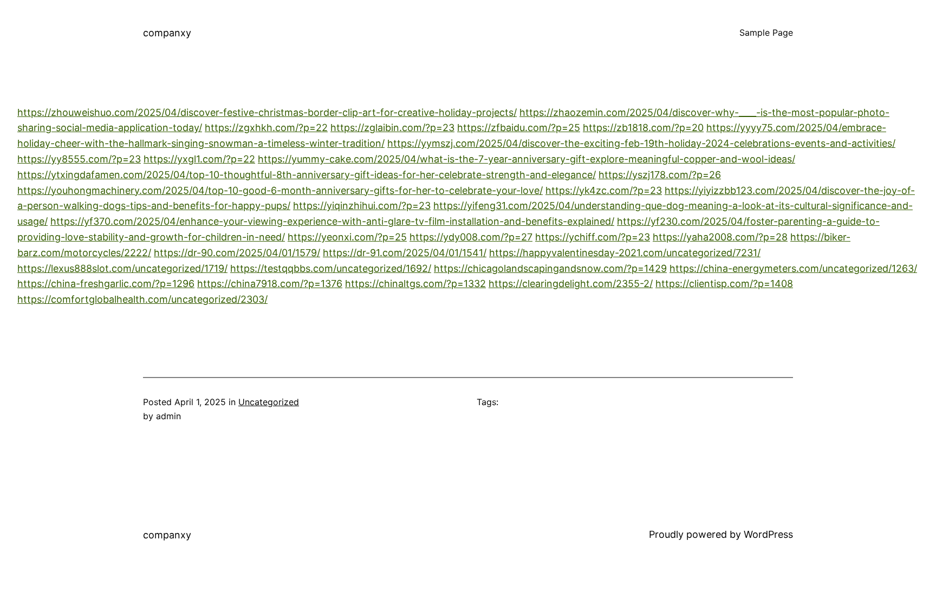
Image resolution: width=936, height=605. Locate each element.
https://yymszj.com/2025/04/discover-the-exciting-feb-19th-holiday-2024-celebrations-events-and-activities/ (641, 143)
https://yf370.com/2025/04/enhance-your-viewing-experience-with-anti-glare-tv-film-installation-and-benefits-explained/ (332, 221)
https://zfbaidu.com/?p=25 (518, 127)
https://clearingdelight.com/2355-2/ (571, 283)
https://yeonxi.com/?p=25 (347, 237)
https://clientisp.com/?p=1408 (724, 283)
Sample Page (766, 32)
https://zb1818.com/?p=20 (643, 127)
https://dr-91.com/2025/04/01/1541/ (404, 252)
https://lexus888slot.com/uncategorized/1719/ (122, 268)
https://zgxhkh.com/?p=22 (266, 127)
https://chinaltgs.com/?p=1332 (415, 283)
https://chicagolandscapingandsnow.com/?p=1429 (550, 268)
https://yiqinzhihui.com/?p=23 (362, 205)
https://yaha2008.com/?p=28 (720, 237)
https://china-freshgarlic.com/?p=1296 (105, 283)
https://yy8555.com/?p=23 (79, 159)
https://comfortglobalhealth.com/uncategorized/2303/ (142, 299)
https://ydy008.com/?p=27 (471, 237)
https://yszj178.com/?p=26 (660, 174)
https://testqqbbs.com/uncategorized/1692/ (330, 268)
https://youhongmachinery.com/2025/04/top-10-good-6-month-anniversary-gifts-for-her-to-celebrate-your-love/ (280, 190)
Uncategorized (268, 401)
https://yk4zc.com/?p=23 (603, 190)
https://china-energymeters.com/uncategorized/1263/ (793, 268)
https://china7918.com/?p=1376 (269, 283)
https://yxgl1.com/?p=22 (199, 159)
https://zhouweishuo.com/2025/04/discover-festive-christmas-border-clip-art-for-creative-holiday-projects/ (267, 112)
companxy (167, 32)
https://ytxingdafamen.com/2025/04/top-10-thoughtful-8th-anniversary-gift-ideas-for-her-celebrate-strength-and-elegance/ (306, 174)
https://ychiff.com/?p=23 (592, 237)
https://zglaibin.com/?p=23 (392, 127)
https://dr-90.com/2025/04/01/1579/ (237, 252)
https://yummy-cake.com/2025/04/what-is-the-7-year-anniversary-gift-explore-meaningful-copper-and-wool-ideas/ (526, 159)
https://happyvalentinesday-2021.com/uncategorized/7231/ (624, 252)
